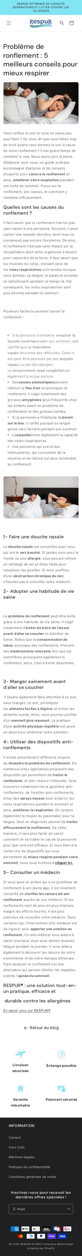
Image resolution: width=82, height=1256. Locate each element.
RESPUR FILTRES (31, 1244)
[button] (9, 23)
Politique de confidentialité (29, 1167)
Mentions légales (22, 1157)
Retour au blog (44, 1027)
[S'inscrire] (68, 1209)
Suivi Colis (17, 1147)
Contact (15, 1137)
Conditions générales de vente (32, 1177)
